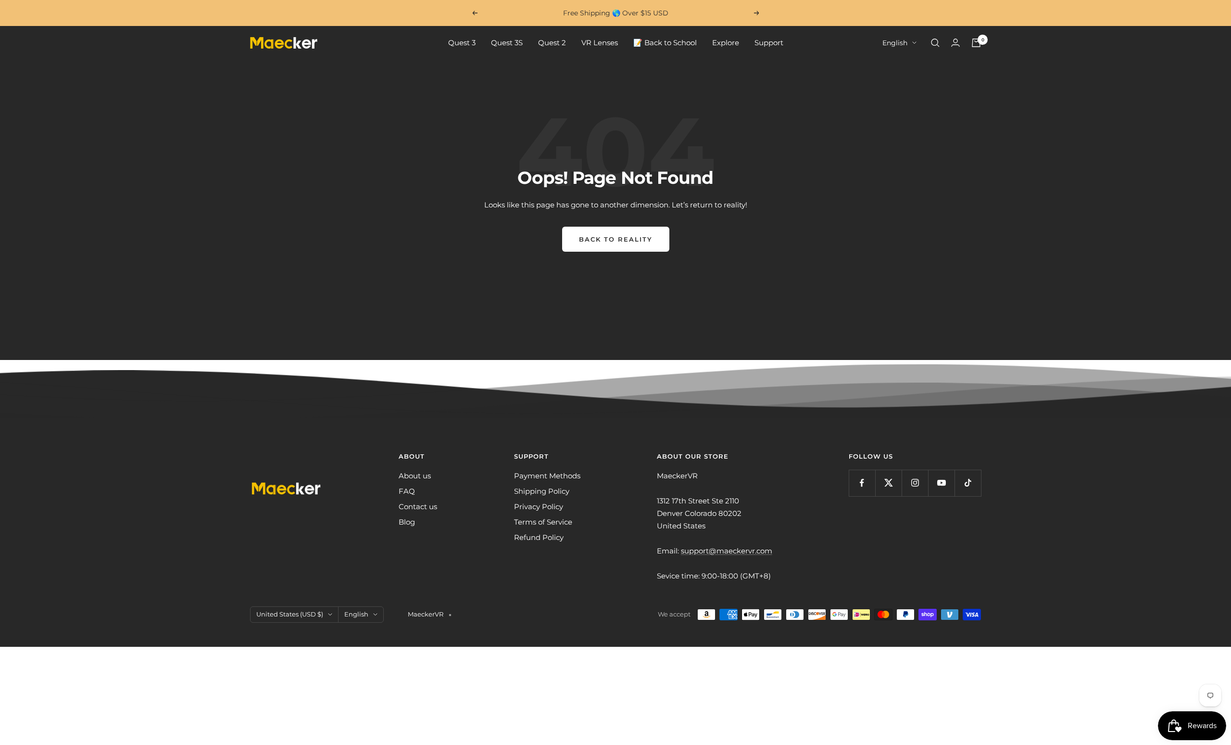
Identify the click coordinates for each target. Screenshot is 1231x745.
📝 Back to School (665, 42)
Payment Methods (547, 475)
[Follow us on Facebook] (862, 483)
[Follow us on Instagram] (915, 483)
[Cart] (976, 43)
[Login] (955, 43)
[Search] (935, 43)
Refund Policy (539, 537)
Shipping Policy (541, 491)
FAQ (407, 491)
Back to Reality (616, 239)
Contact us (418, 506)
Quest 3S (507, 42)
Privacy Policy (538, 506)
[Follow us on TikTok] (968, 483)
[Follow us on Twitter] (888, 483)
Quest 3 (462, 42)
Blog (407, 522)
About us (415, 475)
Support (768, 42)
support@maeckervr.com (726, 550)
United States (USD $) (289, 614)
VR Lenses (599, 42)
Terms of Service (543, 522)
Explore (725, 42)
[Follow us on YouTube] (941, 483)
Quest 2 (552, 42)
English (894, 43)
